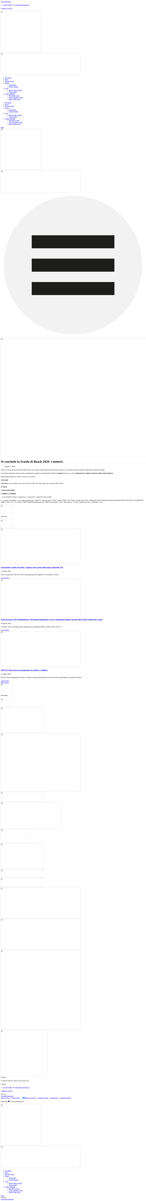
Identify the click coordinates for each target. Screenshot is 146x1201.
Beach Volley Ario (14, 99)
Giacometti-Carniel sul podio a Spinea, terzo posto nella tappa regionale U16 (32, 567)
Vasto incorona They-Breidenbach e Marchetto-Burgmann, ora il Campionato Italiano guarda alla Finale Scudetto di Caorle (51, 619)
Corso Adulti (13, 92)
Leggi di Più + (5, 578)
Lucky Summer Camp (16, 97)
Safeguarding (54, 1098)
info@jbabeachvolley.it (22, 5)
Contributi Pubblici (65, 1098)
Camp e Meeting (10, 94)
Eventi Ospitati (13, 87)
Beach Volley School (15, 90)
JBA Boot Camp (14, 96)
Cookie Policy (15, 1098)
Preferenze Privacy (30, 1098)
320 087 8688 (7, 5)
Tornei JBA (12, 85)
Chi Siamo (8, 78)
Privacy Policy (5, 1098)
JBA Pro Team (9, 81)
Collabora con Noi (6, 8)
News (6, 79)
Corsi (6, 88)
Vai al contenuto (6, 1)
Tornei (7, 83)
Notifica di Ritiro (43, 1098)
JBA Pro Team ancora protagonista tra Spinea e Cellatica (24, 670)
